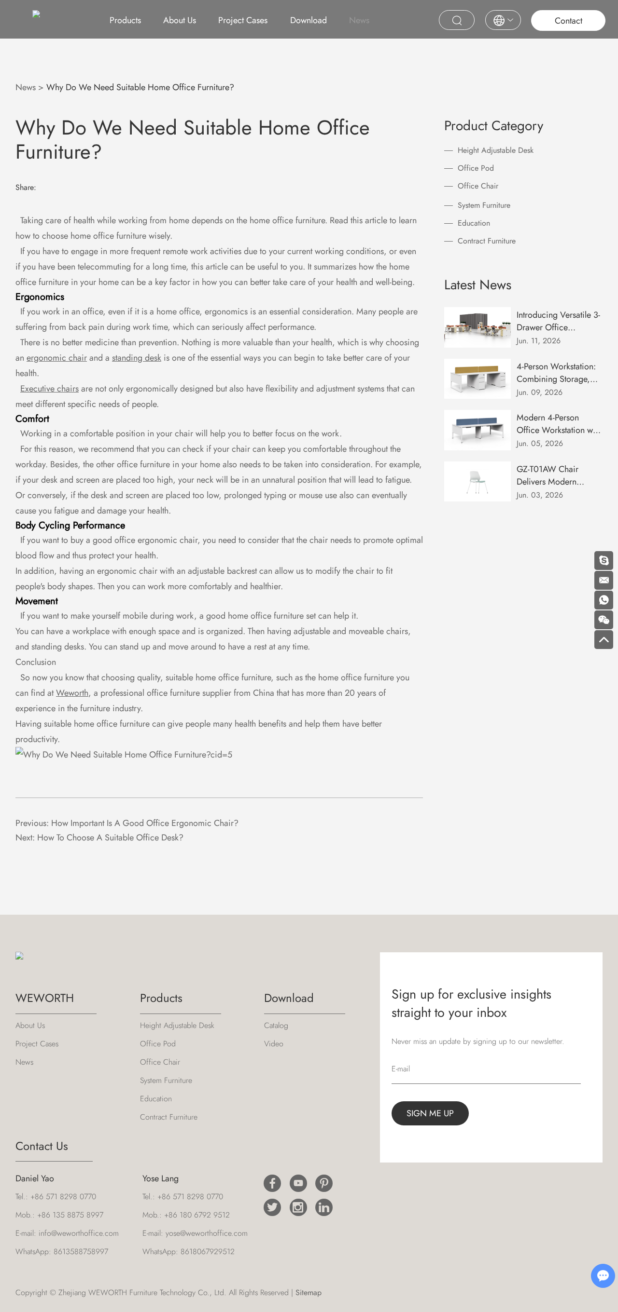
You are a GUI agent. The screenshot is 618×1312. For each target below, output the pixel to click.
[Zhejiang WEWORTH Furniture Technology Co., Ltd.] (36, 17)
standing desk (136, 358)
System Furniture (484, 205)
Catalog (276, 1025)
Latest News (477, 285)
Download (308, 20)
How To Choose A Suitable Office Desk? (110, 837)
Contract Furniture (487, 240)
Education (474, 223)
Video (273, 1043)
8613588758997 (81, 1251)
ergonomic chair (57, 358)
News (359, 20)
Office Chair (478, 185)
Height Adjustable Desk (496, 150)
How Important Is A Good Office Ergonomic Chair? (145, 823)
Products (125, 20)
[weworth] (123, 754)
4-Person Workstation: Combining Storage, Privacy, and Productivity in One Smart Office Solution (556, 372)
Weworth (72, 693)
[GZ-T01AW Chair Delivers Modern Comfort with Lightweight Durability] (477, 481)
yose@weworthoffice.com (207, 1233)
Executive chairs (49, 388)
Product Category (493, 125)
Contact (568, 20)
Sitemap (308, 1292)
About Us (179, 20)
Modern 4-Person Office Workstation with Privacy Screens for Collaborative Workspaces (559, 423)
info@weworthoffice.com (79, 1233)
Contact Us (41, 1145)
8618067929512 (208, 1251)
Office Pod (476, 168)
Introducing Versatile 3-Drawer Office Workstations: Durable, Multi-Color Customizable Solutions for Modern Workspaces (559, 321)
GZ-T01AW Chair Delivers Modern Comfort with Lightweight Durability (556, 475)
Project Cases (242, 20)
